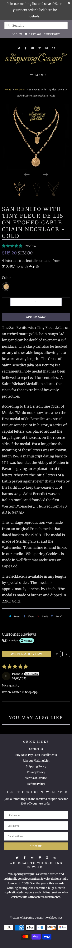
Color (6, 277)
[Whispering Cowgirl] (36, 59)
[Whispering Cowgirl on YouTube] (32, 48)
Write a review (26, 654)
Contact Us (36, 749)
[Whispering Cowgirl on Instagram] (46, 48)
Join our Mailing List (36, 760)
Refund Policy (36, 784)
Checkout (52, 34)
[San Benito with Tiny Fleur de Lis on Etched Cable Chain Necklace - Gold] (36, 137)
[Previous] (26, 174)
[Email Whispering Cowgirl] (53, 48)
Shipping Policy (36, 766)
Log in (17, 34)
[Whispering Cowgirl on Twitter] (18, 48)
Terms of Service (36, 778)
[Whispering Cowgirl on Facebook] (25, 48)
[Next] (45, 174)
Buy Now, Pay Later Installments (36, 755)
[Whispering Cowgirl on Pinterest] (39, 48)
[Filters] (57, 654)
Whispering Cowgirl (32, 917)
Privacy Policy (36, 772)
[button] (12, 246)
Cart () (34, 34)
